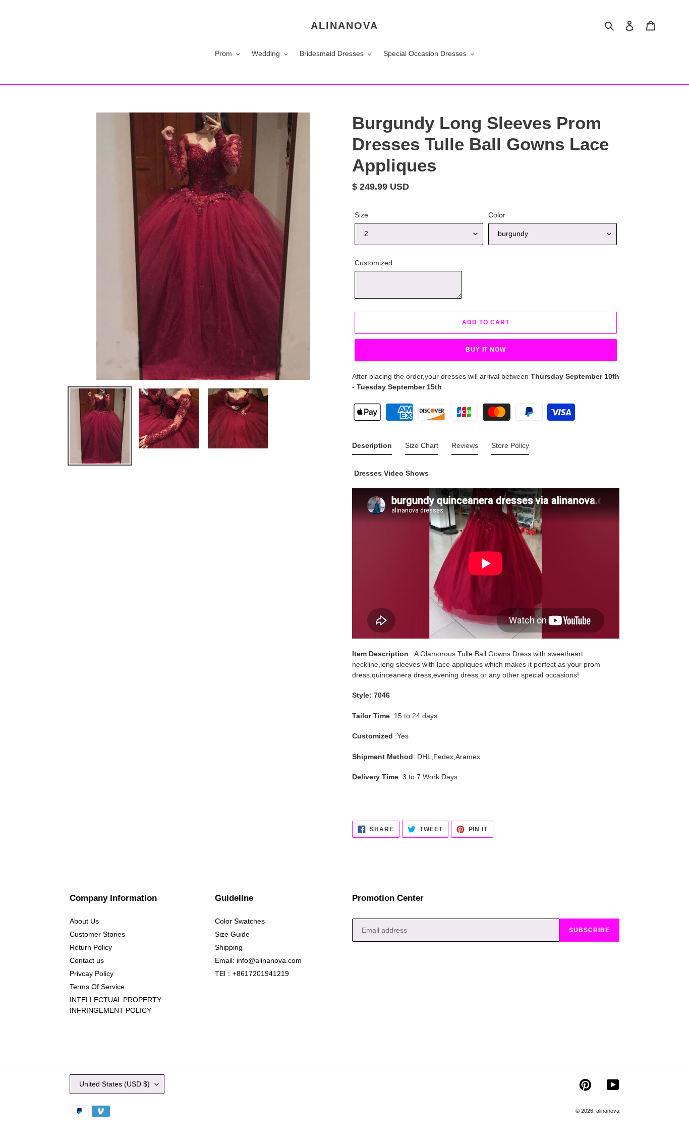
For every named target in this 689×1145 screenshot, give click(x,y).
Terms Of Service (97, 987)
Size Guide (232, 934)
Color (496, 215)
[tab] (372, 447)
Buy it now (486, 349)
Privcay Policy (91, 973)
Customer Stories (97, 934)
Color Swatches (240, 921)
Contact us (87, 960)
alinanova (344, 25)
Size (361, 215)
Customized (373, 263)
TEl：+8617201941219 (252, 973)
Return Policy (91, 947)
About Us (84, 921)
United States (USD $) (114, 1084)
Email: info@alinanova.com (258, 960)
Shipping (229, 947)
